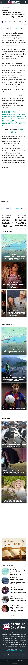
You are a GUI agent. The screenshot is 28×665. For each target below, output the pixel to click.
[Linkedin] (12, 654)
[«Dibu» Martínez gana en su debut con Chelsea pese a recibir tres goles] (5, 599)
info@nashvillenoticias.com (14, 650)
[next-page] (5, 320)
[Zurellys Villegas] (2, 22)
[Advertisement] (14, 186)
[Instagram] (8, 654)
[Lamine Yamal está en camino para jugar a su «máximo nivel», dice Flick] (14, 396)
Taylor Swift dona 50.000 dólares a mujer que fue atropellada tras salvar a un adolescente (14, 313)
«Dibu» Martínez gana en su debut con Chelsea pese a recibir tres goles (18, 600)
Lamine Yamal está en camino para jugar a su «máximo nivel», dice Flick (14, 407)
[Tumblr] (20, 654)
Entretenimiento (13, 282)
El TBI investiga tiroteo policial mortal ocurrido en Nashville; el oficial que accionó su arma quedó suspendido (14, 472)
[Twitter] (23, 654)
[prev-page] (2, 320)
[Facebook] (4, 654)
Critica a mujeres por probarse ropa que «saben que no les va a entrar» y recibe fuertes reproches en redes (21, 221)
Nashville (14, 442)
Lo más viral (7, 7)
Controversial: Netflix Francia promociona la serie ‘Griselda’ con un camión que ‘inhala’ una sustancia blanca (7, 222)
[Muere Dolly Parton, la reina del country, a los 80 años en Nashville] (14, 490)
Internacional (14, 375)
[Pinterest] (16, 654)
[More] (21, 28)
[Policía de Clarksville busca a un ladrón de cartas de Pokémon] (14, 434)
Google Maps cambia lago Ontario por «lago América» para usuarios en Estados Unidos (14, 258)
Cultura (14, 498)
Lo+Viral (7, 201)
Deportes (13, 404)
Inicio (2, 7)
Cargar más (13, 615)
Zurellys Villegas (9, 21)
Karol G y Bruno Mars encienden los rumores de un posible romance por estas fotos (14, 286)
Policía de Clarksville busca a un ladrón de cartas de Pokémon (14, 445)
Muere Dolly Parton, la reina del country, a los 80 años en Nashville (14, 500)
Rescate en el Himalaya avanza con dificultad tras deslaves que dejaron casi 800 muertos (14, 379)
